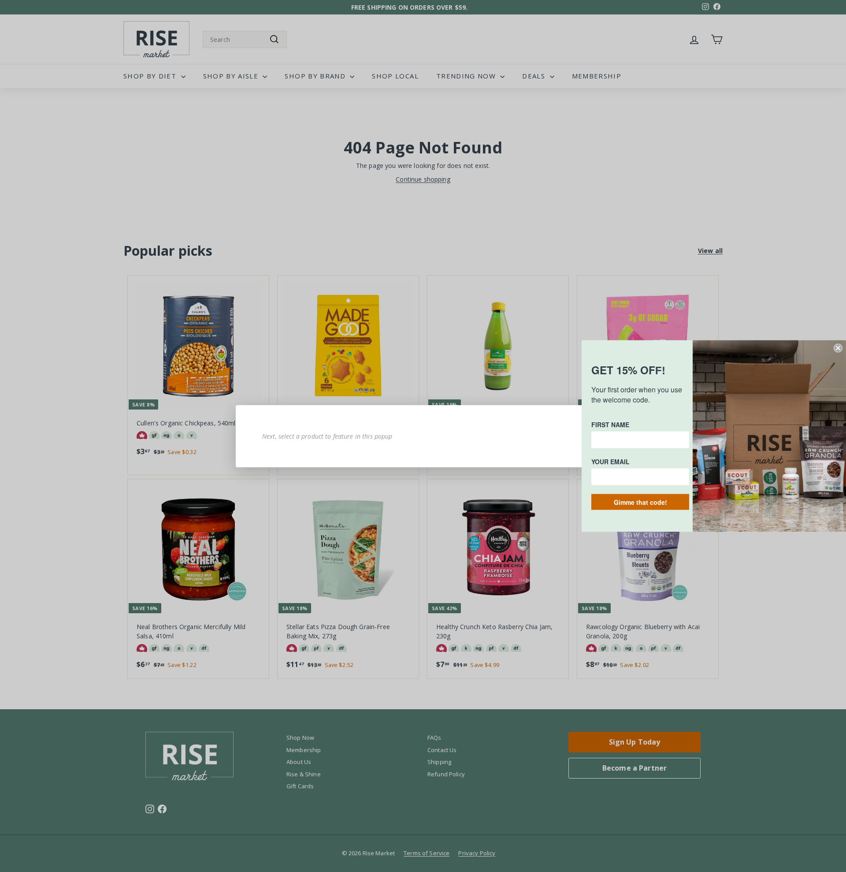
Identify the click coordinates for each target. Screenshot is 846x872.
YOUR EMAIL (610, 461)
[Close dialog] (838, 348)
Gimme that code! (640, 502)
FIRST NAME (610, 424)
